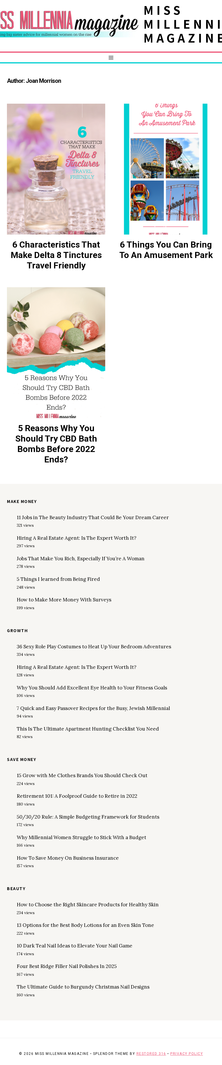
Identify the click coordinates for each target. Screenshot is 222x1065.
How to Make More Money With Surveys (64, 599)
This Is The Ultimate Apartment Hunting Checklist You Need (88, 729)
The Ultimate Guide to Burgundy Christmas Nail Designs (83, 987)
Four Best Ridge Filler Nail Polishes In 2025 (67, 966)
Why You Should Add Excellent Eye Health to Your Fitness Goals (92, 688)
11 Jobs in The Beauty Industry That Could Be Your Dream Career (93, 517)
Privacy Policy (186, 1054)
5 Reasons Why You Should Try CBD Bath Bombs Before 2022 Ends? (56, 443)
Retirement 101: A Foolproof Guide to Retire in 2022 (77, 796)
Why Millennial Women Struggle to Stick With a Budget (81, 837)
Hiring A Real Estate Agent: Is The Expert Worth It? (76, 538)
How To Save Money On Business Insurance (68, 858)
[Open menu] (111, 57)
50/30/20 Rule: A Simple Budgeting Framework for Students (88, 817)
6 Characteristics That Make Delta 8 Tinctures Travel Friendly (56, 254)
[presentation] (56, 169)
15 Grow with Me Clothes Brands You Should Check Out (82, 775)
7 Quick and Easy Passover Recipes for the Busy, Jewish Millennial (93, 708)
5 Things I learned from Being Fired (58, 579)
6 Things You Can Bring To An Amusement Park (166, 249)
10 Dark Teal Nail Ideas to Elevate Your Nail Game (74, 946)
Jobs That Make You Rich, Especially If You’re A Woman (81, 558)
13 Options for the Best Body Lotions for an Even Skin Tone (85, 925)
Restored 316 (151, 1054)
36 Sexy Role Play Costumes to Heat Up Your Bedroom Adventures (94, 646)
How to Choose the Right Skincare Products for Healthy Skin (88, 904)
